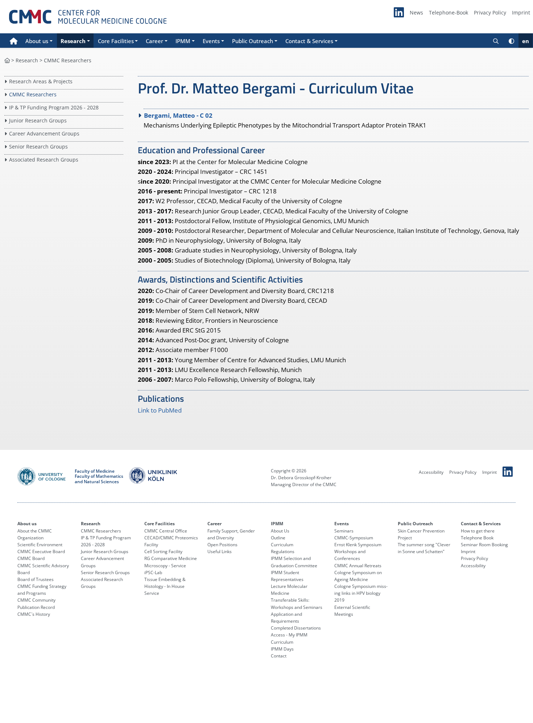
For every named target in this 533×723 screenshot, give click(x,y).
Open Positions (222, 545)
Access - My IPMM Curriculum (289, 638)
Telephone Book (477, 538)
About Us (280, 531)
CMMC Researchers (67, 60)
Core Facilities (159, 524)
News (416, 12)
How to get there (478, 531)
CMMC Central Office (165, 531)
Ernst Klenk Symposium (357, 545)
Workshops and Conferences (349, 554)
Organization (30, 538)
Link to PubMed (160, 410)
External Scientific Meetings (352, 610)
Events (341, 524)
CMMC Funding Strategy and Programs (41, 589)
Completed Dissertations (296, 628)
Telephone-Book (448, 12)
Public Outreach (415, 524)
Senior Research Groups (38, 146)
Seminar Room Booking (484, 545)
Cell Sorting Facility (163, 551)
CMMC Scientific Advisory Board (43, 569)
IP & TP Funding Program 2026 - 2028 (54, 107)
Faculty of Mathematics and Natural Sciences (99, 479)
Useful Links (219, 551)
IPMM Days (282, 649)
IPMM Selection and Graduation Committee (294, 561)
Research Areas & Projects (41, 81)
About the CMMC (34, 531)
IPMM (277, 524)
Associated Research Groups (43, 159)
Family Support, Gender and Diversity (231, 534)
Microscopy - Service (165, 566)
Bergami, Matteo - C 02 (178, 115)
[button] (39, 40)
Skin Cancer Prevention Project (421, 534)
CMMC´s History (33, 614)
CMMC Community (36, 600)
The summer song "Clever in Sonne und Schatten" (424, 548)
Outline (278, 538)
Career (214, 524)
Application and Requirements (286, 617)
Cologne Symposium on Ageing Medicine (358, 575)
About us (27, 524)
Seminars (344, 531)
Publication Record (36, 607)
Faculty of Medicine (95, 471)
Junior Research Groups (38, 120)
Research (27, 60)
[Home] (13, 40)
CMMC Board (31, 558)
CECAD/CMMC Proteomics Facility (171, 541)
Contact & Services (481, 524)
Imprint (521, 12)
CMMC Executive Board (41, 551)
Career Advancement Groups (44, 133)
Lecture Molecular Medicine (289, 589)
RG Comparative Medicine (170, 558)
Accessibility (431, 472)
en (525, 41)
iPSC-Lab (153, 572)
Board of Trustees (35, 579)
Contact (278, 656)
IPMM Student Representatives (287, 575)
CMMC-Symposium (353, 538)
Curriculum (282, 545)
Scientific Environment (39, 545)
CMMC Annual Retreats (357, 566)
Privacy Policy (490, 12)
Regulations (282, 551)
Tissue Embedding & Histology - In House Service (165, 586)
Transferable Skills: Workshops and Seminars (296, 603)
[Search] (496, 40)
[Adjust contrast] (511, 40)
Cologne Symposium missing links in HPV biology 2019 (361, 593)
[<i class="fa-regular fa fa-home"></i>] (7, 60)
